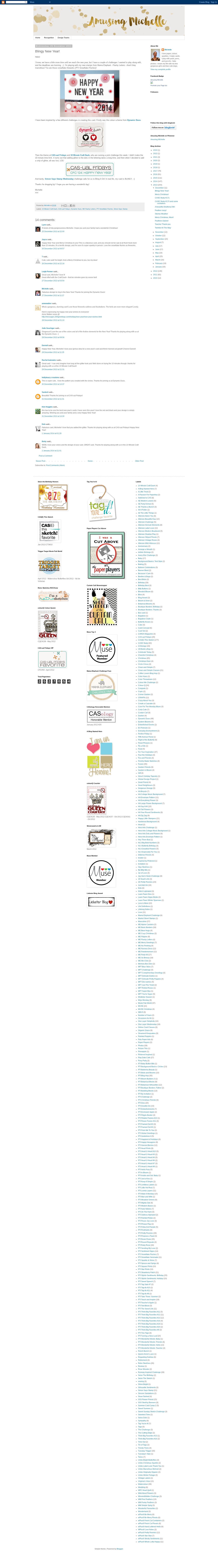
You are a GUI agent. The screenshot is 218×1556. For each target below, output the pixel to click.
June (157, 249)
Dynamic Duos (134, 120)
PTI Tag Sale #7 (144, 1284)
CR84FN (141, 698)
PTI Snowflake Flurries (105, 209)
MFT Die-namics (144, 982)
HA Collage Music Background (150, 794)
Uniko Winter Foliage (146, 1475)
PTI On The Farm (145, 1212)
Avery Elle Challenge (146, 555)
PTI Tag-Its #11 (144, 1290)
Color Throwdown (145, 679)
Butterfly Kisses (144, 622)
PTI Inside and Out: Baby (148, 1175)
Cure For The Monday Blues (149, 707)
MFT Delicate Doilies (146, 976)
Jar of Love (142, 873)
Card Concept (143, 628)
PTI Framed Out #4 (145, 1127)
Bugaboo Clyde (144, 619)
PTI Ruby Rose (144, 1245)
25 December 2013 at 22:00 (53, 231)
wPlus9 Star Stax (145, 1536)
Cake (140, 625)
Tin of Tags (142, 1445)
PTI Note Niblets (144, 1209)
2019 (155, 164)
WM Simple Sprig (145, 1505)
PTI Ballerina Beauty (146, 1070)
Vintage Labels (144, 1478)
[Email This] (62, 205)
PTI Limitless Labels (146, 1185)
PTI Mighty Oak (144, 1203)
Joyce (44, 239)
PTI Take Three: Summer (148, 1297)
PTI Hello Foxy (144, 1170)
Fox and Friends (144, 758)
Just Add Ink (143, 885)
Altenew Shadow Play (147, 534)
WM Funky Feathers (146, 1502)
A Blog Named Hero (146, 489)
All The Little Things (146, 513)
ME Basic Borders (145, 927)
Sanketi (45, 392)
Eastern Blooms (144, 722)
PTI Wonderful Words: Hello (149, 1345)
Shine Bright (143, 1384)
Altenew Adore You (145, 516)
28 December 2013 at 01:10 (53, 320)
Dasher (141, 716)
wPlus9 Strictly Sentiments (148, 1539)
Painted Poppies (144, 1036)
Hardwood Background (147, 822)
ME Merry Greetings (146, 943)
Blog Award (142, 598)
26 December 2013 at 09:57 (53, 249)
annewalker (47, 303)
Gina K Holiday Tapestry (147, 776)
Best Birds (142, 579)
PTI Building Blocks (146, 1091)
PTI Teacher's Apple (146, 1303)
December (159, 188)
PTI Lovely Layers (145, 1191)
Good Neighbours (145, 785)
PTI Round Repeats (146, 1242)
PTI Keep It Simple (145, 1182)
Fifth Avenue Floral (145, 737)
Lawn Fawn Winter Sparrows (149, 900)
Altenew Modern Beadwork (149, 531)
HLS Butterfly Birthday (147, 846)
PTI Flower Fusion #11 (147, 1121)
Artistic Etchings (144, 552)
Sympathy (142, 1421)
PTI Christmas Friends (147, 1100)
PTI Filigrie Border (145, 1115)
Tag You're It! (143, 1424)
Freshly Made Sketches (147, 761)
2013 (155, 185)
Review (141, 1366)
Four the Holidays (145, 755)
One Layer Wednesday (147, 1024)
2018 (155, 167)
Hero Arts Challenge (146, 828)
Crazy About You (144, 701)
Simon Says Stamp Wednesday (59, 179)
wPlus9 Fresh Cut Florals (148, 1523)
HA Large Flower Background (150, 803)
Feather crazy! (160, 210)
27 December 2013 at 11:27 (53, 295)
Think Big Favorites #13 (147, 1436)
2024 (155, 150)
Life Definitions (144, 906)
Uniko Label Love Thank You (149, 1466)
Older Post (139, 461)
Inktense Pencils (144, 855)
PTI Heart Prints (144, 1148)
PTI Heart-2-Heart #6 (146, 1160)
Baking (141, 564)
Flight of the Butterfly (146, 740)
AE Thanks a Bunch (146, 507)
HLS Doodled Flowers (147, 849)
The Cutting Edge (145, 1433)
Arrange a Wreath (145, 549)
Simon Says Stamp (120, 209)
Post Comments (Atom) (55, 465)
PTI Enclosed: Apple (146, 1112)
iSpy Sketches (143, 867)
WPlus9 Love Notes (146, 1530)
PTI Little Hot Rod (145, 1188)
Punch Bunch (143, 1351)
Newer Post (40, 461)
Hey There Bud (144, 840)
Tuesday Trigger (144, 1451)
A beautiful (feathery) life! (165, 207)
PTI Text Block (143, 1306)
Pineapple (142, 1051)
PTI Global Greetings (146, 1133)
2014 (155, 181)
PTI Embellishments (146, 1109)
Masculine (142, 921)
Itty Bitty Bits (143, 870)
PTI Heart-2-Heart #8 (146, 1166)
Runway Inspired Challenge (149, 1372)
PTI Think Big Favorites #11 (149, 1312)
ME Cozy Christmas (146, 933)
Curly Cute (142, 710)
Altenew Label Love (146, 528)
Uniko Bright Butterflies (147, 1460)
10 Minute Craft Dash (80, 155)
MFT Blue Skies (144, 967)
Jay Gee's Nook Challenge (149, 876)
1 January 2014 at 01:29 (51, 433)
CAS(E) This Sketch (146, 640)
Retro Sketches (144, 1363)
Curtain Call (143, 713)
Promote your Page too (159, 85)
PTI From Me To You (146, 1130)
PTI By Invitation (144, 1094)
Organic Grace (144, 1030)
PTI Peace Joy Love (146, 1221)
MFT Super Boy (144, 991)
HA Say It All (143, 806)
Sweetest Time (144, 1415)
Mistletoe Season (145, 997)
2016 (155, 174)
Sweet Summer (144, 1408)
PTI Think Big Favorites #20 (149, 1327)
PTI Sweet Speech (145, 1281)
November (159, 232)
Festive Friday (143, 734)
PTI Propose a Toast (146, 1236)
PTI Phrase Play (144, 1224)
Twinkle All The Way (163, 228)
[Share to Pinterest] (73, 205)
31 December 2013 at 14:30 (53, 416)
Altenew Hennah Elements (149, 525)
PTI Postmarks (144, 1230)
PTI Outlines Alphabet (146, 1215)
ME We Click (143, 961)
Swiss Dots (142, 1418)
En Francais (143, 728)
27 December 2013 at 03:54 (53, 281)
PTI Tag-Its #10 (144, 1288)
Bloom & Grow (144, 601)
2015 (155, 178)
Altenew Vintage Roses (147, 540)
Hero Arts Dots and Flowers (149, 834)
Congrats (141, 688)
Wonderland (143, 1511)
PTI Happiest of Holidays (148, 1139)
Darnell (45, 345)
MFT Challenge (144, 970)
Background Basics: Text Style (150, 561)
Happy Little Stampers (147, 818)
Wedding (141, 1487)
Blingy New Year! (162, 191)
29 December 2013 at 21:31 (53, 369)
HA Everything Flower (146, 800)
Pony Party (142, 1061)
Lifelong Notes (144, 909)
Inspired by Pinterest (146, 861)
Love (140, 912)
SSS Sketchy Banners (147, 1403)
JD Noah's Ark (143, 879)
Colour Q (141, 685)
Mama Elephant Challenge (149, 915)
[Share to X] (68, 205)
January (158, 267)
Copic (140, 691)
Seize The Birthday (145, 1375)
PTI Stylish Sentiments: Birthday (151, 1275)
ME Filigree (142, 937)
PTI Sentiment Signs (146, 1251)
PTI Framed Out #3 (145, 1124)
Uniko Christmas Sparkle (148, 1463)
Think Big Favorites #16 (147, 1439)
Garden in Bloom (145, 770)
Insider (141, 858)
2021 (155, 157)
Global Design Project (147, 779)
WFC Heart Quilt (144, 1490)
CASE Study (143, 643)
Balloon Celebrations (146, 567)
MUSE (140, 1006)
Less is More (143, 903)
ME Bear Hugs (144, 931)
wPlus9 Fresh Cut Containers (150, 1520)
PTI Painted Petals (145, 1218)
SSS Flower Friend (145, 1399)
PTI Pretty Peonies (145, 1233)
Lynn (44, 225)
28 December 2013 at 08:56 (53, 337)
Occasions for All (144, 1018)
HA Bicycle (142, 791)
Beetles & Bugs (144, 576)
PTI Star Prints (143, 1269)
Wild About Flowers (145, 1493)
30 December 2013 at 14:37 (53, 384)
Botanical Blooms (145, 604)
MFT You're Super (145, 994)
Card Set (141, 631)
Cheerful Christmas (146, 655)
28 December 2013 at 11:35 (53, 352)
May (157, 253)
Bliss (140, 595)
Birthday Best (143, 586)
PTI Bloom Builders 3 (146, 1079)
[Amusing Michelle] (152, 83)
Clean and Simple (145, 667)
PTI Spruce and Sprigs (147, 1263)
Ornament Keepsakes (147, 1033)
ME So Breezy (143, 958)
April (157, 256)
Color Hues (142, 676)
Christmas (142, 658)
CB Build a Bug (144, 649)
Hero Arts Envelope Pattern (149, 837)
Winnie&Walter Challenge (148, 1496)
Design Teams (63, 38)
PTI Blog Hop (143, 1076)
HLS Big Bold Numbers (147, 843)
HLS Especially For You (147, 852)
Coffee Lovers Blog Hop (147, 673)
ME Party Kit (143, 955)
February (159, 263)
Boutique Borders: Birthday (149, 607)
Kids (140, 888)
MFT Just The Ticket (146, 985)
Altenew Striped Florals (147, 537)
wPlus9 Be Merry (145, 1514)
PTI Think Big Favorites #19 (149, 1324)
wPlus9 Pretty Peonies (147, 1533)
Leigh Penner (47, 272)
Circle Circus (143, 664)
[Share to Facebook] (71, 205)
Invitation (141, 864)
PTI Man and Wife (145, 1197)
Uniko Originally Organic (148, 1472)
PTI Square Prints (145, 1266)
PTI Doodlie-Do (144, 1106)
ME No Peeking (144, 946)
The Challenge (144, 1430)
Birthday (141, 583)
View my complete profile (161, 69)
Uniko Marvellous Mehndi (148, 1469)
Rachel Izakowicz (49, 360)
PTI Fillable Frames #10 (147, 1118)
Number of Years (145, 1015)
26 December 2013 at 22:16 (53, 263)
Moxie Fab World (145, 1003)
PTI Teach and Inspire (147, 1300)
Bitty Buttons (143, 589)
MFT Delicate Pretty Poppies (149, 979)
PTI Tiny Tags (143, 1333)
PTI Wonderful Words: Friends (150, 1342)
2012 (155, 271)
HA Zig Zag (142, 816)
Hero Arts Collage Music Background (153, 831)
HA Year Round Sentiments (149, 812)
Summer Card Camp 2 (147, 1405)
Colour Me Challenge (146, 682)
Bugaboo (141, 616)
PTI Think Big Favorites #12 (149, 1315)
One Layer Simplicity (146, 1021)
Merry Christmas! (162, 194)
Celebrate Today (144, 652)
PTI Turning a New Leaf (147, 1336)
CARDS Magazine (145, 634)
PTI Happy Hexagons (146, 1142)
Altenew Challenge (145, 522)
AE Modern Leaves (145, 501)
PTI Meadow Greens (146, 1200)
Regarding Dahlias (145, 1357)
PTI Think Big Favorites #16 (149, 1321)
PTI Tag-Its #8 (143, 1294)
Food (140, 749)
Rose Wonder (143, 1369)
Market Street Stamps (146, 918)
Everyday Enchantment (147, 731)
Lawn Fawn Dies (145, 894)
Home (37, 38)
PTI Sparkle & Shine (146, 1260)
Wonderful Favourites (146, 1508)
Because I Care (144, 573)
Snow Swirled (143, 1396)
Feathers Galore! (161, 221)
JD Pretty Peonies (145, 882)
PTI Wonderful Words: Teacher (150, 1348)
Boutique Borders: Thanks (148, 610)
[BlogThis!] (65, 205)
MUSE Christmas (145, 1009)
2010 (155, 278)
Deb (43, 424)
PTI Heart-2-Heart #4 (146, 1157)
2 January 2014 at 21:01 (51, 451)
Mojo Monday (143, 1000)
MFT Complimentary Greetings (150, 973)
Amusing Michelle (157, 80)
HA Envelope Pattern (146, 797)
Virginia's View (144, 1481)
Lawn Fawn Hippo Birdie (148, 897)
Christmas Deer (144, 661)
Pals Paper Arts (144, 1039)
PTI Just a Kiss (144, 1179)
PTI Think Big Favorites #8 (148, 1330)
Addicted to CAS (144, 498)
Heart (140, 825)
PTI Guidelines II (144, 1136)
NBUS (140, 1012)
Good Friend (143, 782)
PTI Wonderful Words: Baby (149, 1339)
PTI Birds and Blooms (146, 1073)
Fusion (141, 764)
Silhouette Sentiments (147, 1387)
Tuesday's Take (144, 1454)
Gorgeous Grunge (145, 788)
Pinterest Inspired (145, 1055)
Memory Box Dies (145, 964)
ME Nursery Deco (145, 949)
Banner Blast (143, 570)
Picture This (143, 1048)
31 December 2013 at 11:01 (53, 399)
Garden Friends (144, 767)
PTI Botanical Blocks (146, 1082)
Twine (140, 1457)
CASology (142, 646)
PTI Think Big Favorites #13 (149, 1318)
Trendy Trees (143, 1448)
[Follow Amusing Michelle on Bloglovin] (163, 129)
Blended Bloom (144, 592)
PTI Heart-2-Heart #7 (146, 1163)
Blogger (120, 1549)
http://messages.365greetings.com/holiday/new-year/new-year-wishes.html (72, 317)
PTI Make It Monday (146, 1194)
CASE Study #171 (162, 198)
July (157, 246)
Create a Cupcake (145, 703)
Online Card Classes (146, 1027)
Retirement (142, 1360)
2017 (155, 171)
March (158, 260)
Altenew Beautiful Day (147, 519)
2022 (155, 154)
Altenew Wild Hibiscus (147, 543)
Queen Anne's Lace (146, 1354)
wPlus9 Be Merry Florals (148, 1518)
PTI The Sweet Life (145, 1309)
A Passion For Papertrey (147, 495)
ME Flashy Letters (89, 209)
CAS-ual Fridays (58, 155)
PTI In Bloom (143, 1173)
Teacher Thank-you (163, 224)
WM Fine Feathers (145, 1499)
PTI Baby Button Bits (146, 1064)
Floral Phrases (144, 743)
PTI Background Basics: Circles (150, 1067)
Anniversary (143, 546)
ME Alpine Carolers (146, 924)
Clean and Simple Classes (149, 670)
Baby (140, 558)
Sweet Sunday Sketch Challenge (151, 1412)
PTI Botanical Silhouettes (148, 1085)
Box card (141, 613)
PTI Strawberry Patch (146, 1272)
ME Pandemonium (145, 952)
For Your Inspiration (146, 752)
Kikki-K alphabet (144, 891)
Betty (44, 441)
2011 (155, 275)
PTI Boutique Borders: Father (149, 1088)
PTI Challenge (144, 1097)
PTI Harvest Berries (146, 1145)
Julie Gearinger (48, 328)
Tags (140, 1427)
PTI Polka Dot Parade (146, 1227)
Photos (141, 1046)
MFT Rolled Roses (145, 988)
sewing (141, 1381)
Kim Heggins (47, 407)
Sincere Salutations (146, 1393)
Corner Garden (144, 694)
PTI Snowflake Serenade (148, 1257)
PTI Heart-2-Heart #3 (146, 1154)
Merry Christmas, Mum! (164, 217)
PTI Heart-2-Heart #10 (147, 1151)
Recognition (49, 38)
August (158, 242)
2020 (155, 161)
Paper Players (143, 1042)
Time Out (141, 1442)
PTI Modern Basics (145, 1206)
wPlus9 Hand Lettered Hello (149, 1527)
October (158, 236)
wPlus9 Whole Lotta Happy (149, 1542)
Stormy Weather (161, 214)
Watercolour (143, 1484)
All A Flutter (142, 510)
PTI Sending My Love (146, 1248)
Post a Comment (45, 456)
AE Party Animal (144, 504)
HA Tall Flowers (144, 809)
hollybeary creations (50, 377)
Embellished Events (146, 725)
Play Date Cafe (144, 1058)
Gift (139, 773)
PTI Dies (141, 1103)
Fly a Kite (141, 746)
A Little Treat (143, 492)
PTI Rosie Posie (144, 1239)
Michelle (45, 289)
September (160, 239)
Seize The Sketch (145, 1378)
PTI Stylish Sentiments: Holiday (150, 1278)
